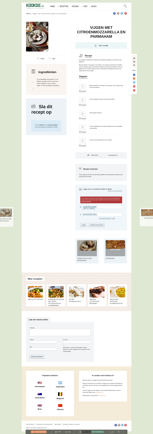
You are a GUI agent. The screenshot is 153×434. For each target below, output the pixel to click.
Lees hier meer (101, 395)
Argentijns (60, 387)
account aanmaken (53, 125)
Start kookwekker (97, 431)
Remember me (107, 218)
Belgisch (60, 398)
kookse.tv (113, 155)
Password (90, 214)
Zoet (85, 6)
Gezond (75, 6)
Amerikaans (40, 386)
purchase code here (86, 201)
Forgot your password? (115, 191)
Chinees (60, 409)
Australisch (40, 398)
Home (52, 6)
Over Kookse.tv (30, 424)
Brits (40, 409)
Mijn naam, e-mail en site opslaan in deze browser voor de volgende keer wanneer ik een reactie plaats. (76, 349)
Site (31, 347)
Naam (32, 339)
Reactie (94, 155)
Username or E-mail (90, 207)
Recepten (64, 6)
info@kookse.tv (99, 392)
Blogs (94, 6)
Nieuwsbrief (57, 424)
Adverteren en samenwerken (44, 424)
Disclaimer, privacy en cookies (71, 424)
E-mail (65, 339)
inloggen (41, 125)
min (88, 431)
